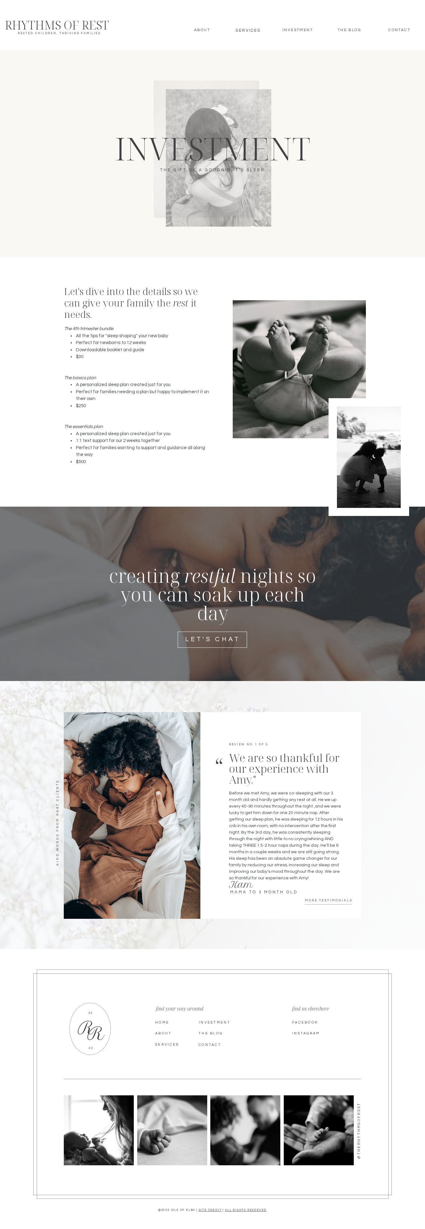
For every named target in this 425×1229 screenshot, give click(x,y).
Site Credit (210, 1210)
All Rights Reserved (246, 1210)
